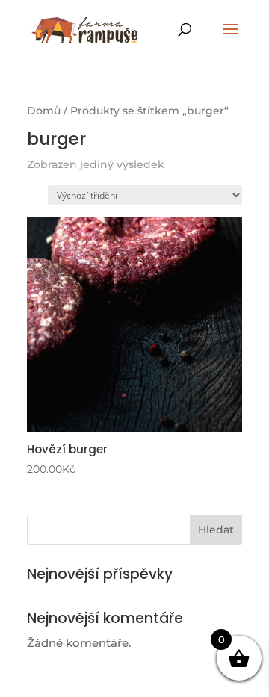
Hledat (216, 529)
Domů (44, 111)
